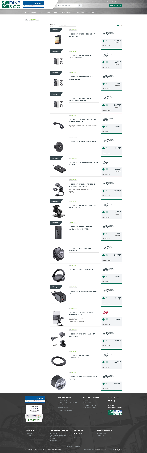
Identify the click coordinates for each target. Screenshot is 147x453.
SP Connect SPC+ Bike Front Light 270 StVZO (83, 378)
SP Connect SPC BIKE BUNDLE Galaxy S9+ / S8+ (80, 57)
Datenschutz (53, 440)
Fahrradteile (66, 12)
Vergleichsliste (78, 437)
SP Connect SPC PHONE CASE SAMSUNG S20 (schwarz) (80, 228)
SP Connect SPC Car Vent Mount (82, 141)
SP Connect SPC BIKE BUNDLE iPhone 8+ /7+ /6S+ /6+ (80, 99)
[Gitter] (120, 25)
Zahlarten (29, 433)
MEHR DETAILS (112, 46)
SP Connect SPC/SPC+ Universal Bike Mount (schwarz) (82, 185)
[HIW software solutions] (117, 449)
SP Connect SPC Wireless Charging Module (83, 164)
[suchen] (80, 5)
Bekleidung (85, 12)
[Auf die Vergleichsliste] (103, 41)
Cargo (56, 12)
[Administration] (121, 449)
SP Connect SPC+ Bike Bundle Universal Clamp (81, 314)
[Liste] (118, 25)
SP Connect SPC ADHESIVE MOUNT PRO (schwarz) (82, 206)
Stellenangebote (102, 433)
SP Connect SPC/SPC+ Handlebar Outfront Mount (82, 121)
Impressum (53, 438)
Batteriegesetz (54, 436)
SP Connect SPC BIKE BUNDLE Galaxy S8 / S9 (80, 78)
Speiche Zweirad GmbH (101, 449)
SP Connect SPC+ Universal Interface (80, 249)
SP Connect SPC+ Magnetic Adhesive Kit (80, 357)
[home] (25, 12)
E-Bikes (40, 12)
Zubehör (76, 12)
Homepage (69, 446)
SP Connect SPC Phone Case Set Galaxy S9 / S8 (82, 35)
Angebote (95, 12)
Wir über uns (29, 435)
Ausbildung (100, 435)
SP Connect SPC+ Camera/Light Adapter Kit (82, 335)
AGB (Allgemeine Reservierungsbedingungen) (58, 434)
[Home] (28, 4)
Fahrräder (32, 12)
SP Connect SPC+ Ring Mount (81, 270)
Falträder (49, 12)
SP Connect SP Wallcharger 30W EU (83, 292)
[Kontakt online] (121, 1)
